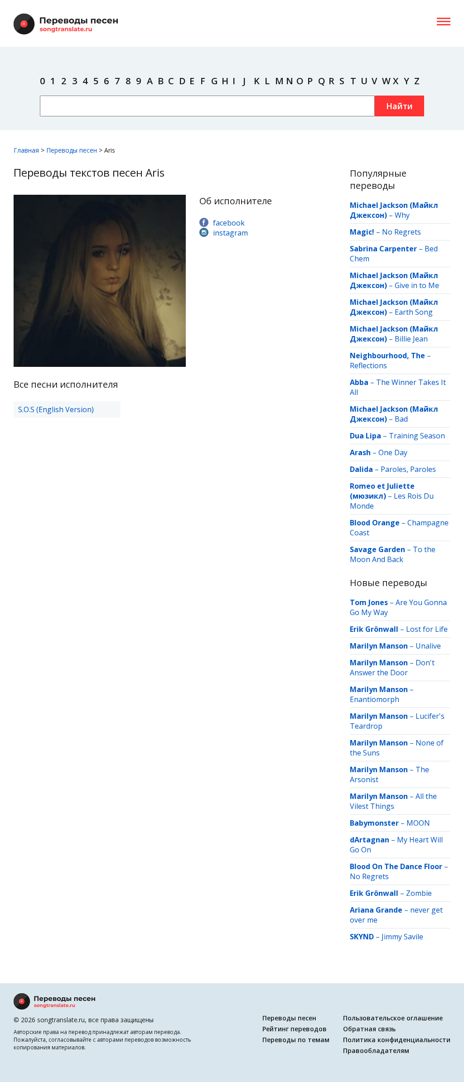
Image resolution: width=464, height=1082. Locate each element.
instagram (230, 233)
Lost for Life (427, 629)
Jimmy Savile (402, 937)
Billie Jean (411, 339)
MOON (418, 823)
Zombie (419, 893)
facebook (229, 223)
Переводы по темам (295, 1039)
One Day (392, 452)
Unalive (428, 646)
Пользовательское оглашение (393, 1018)
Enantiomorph (374, 699)
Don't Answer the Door (392, 668)
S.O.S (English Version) (56, 409)
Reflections (368, 365)
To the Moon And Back (392, 554)
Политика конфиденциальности (396, 1039)
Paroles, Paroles (408, 469)
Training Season (417, 436)
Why (402, 215)
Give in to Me (417, 285)
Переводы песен (289, 1018)
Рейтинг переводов (294, 1028)
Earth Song (414, 312)
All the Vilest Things (393, 801)
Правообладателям (376, 1050)
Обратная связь (369, 1028)
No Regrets (401, 232)
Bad (401, 419)
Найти (399, 106)
